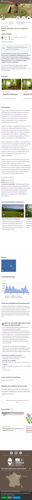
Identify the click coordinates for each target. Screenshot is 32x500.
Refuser (9, 497)
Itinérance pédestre (11, 23)
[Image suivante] (30, 9)
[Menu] (30, 2)
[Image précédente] (2, 9)
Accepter (4, 497)
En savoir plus (17, 497)
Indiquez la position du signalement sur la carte (17, 381)
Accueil (5, 23)
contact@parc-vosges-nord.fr (14, 346)
